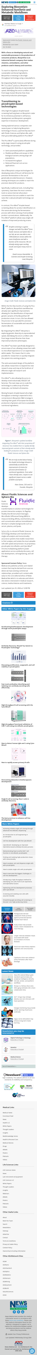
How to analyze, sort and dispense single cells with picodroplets (18, 864)
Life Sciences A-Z (8, 1180)
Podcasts (6, 1156)
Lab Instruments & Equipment (13, 1177)
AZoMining (6, 1281)
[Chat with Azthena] (32, 1351)
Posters (5, 1153)
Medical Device (16, 1057)
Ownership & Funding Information (14, 1251)
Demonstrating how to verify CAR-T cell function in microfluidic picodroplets (16, 852)
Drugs (5, 1146)
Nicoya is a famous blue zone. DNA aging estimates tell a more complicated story (24, 988)
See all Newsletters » (9, 1066)
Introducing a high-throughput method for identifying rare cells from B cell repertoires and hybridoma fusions (17, 882)
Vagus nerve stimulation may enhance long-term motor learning (23, 1021)
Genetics (13, 1047)
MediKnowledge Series (10, 1136)
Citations (6, 603)
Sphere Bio (5, 531)
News (4, 1119)
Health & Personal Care (10, 1139)
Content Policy (7, 1248)
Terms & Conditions (9, 1241)
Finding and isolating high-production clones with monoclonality (18, 858)
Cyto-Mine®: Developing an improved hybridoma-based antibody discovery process (18, 846)
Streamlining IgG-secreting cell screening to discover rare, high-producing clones (17, 901)
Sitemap (5, 1231)
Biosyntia (25, 378)
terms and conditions (16, 1320)
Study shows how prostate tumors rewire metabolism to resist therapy (23, 927)
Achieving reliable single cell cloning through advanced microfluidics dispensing (18, 829)
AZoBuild (6, 1288)
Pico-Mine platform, (12, 85)
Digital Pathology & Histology (21, 1038)
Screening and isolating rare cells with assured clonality (15, 895)
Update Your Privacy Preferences (18, 1334)
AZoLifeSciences (8, 1292)
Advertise (6, 1234)
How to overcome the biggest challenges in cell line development (17, 874)
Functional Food (8, 1116)
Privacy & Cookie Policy (10, 1244)
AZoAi (5, 1295)
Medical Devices (8, 1143)
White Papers (7, 1126)
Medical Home (7, 1113)
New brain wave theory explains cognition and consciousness (24, 948)
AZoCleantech (7, 1268)
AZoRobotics (7, 1275)
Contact (5, 1237)
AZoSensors (6, 1278)
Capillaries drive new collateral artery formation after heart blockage (24, 959)
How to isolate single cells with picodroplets (17, 869)
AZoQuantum (7, 1285)
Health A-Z (6, 1123)
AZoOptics (6, 1271)
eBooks (5, 1149)
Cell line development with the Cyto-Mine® (17, 841)
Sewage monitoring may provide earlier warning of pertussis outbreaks (24, 1010)
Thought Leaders (8, 1129)
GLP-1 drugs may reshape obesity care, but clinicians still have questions (24, 999)
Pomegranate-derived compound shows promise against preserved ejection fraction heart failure (23, 917)
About (5, 1217)
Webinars (6, 1193)
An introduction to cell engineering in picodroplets (15, 836)
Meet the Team (8, 1221)
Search (5, 1224)
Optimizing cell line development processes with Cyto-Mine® (17, 889)
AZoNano (6, 1265)
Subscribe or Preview (17, 1040)
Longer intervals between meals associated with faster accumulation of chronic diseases (24, 939)
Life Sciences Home (9, 1170)
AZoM (5, 1261)
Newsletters (7, 1227)
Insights (5, 1133)
